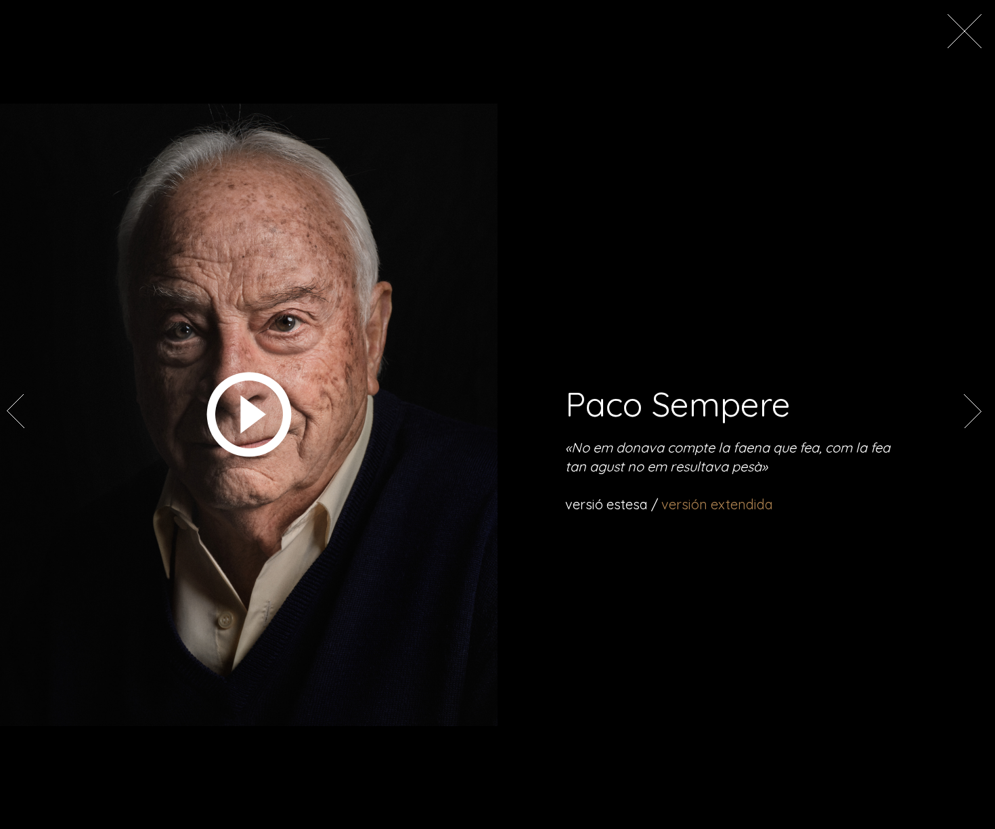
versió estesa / (669, 504)
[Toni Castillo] (971, 425)
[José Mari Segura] (17, 425)
